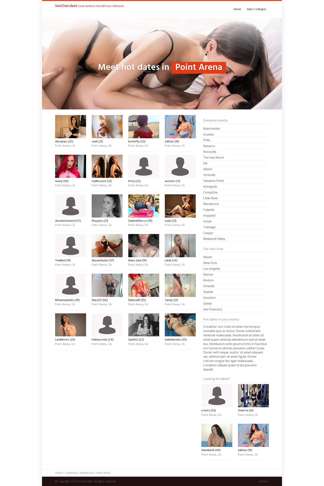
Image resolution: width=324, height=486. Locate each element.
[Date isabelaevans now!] (180, 325)
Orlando (209, 286)
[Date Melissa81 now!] (143, 285)
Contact (263, 481)
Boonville (209, 152)
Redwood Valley (214, 239)
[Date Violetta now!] (253, 395)
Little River (210, 198)
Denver (208, 274)
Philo (206, 140)
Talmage (209, 227)
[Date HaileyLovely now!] (107, 325)
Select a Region (256, 9)
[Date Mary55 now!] (107, 285)
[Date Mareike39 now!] (216, 435)
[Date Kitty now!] (143, 166)
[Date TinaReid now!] (70, 245)
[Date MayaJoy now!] (107, 206)
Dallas (207, 303)
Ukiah (207, 221)
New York (210, 263)
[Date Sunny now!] (70, 166)
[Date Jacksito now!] (180, 166)
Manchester (211, 128)
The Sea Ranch (213, 157)
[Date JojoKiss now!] (143, 325)
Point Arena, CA (65, 146)
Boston (208, 280)
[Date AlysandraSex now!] (107, 245)
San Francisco (212, 309)
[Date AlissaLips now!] (70, 126)
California (71, 473)
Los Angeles (211, 269)
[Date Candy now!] (180, 285)
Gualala (208, 134)
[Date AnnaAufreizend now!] (70, 206)
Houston (209, 298)
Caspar (208, 233)
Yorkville (209, 175)
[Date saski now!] (107, 126)
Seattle (208, 292)
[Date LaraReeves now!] (70, 325)
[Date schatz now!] (216, 395)
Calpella (208, 210)
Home (237, 9)
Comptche (210, 192)
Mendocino (211, 204)
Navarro (209, 146)
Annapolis (210, 186)
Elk (205, 163)
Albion (207, 169)
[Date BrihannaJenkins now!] (70, 285)
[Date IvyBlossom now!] (107, 166)
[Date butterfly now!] (143, 126)
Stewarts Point (213, 181)
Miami (207, 257)
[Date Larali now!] (180, 245)
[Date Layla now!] (180, 206)
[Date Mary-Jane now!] (143, 245)
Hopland (209, 215)
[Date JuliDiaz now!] (180, 126)
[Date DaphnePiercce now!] (143, 206)
